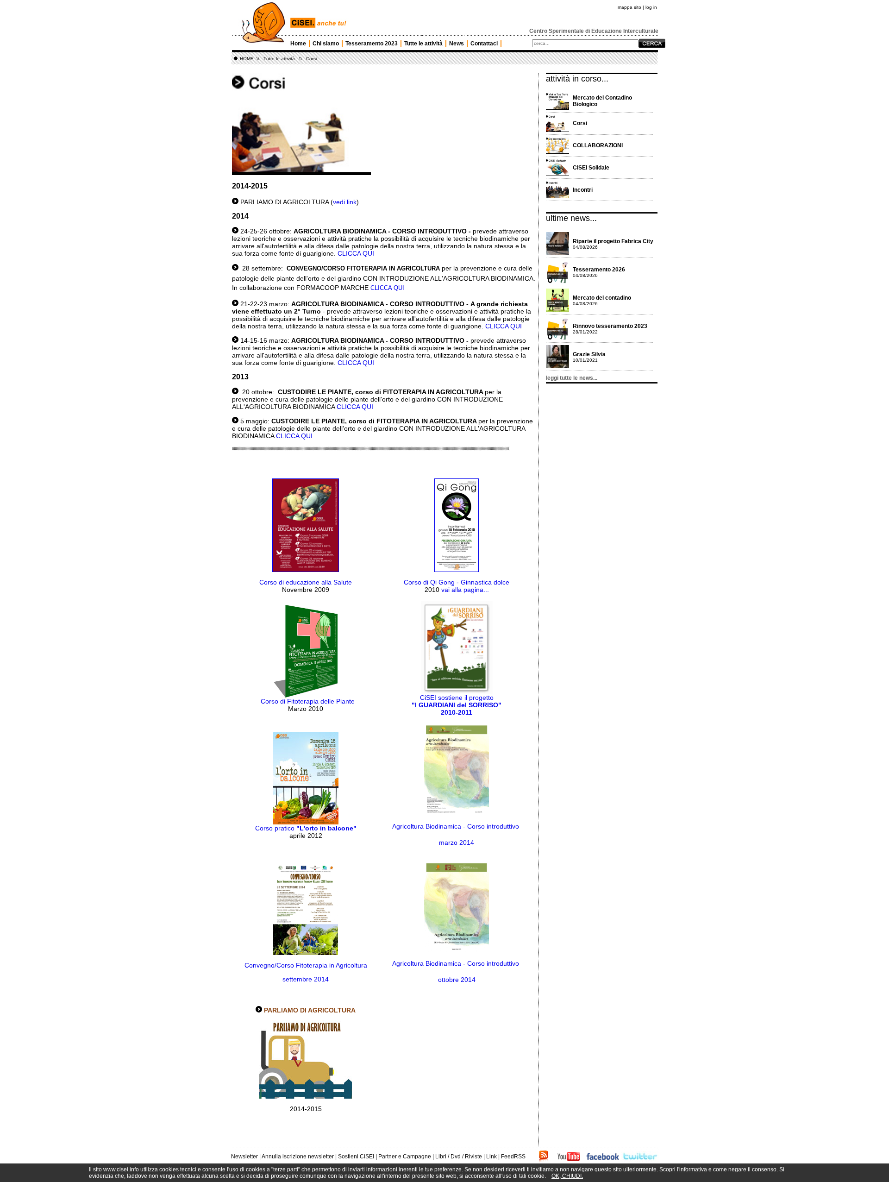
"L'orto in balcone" (326, 828)
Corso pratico (275, 828)
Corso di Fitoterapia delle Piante (308, 701)
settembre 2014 (305, 979)
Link (491, 1156)
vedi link (345, 202)
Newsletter (244, 1156)
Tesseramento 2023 (371, 43)
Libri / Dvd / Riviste (458, 1156)
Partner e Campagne (404, 1156)
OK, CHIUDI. (567, 1176)
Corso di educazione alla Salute (305, 582)
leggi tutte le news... (571, 378)
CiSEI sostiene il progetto (456, 705)
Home (298, 43)
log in (651, 7)
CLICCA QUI (356, 253)
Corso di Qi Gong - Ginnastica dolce (456, 582)
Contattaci (484, 43)
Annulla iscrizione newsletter (298, 1156)
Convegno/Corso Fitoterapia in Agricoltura (305, 965)
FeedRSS (513, 1156)
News (456, 43)
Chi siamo (326, 43)
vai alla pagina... (465, 589)
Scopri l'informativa (683, 1169)
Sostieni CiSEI (356, 1156)
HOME (247, 58)
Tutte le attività (423, 43)
